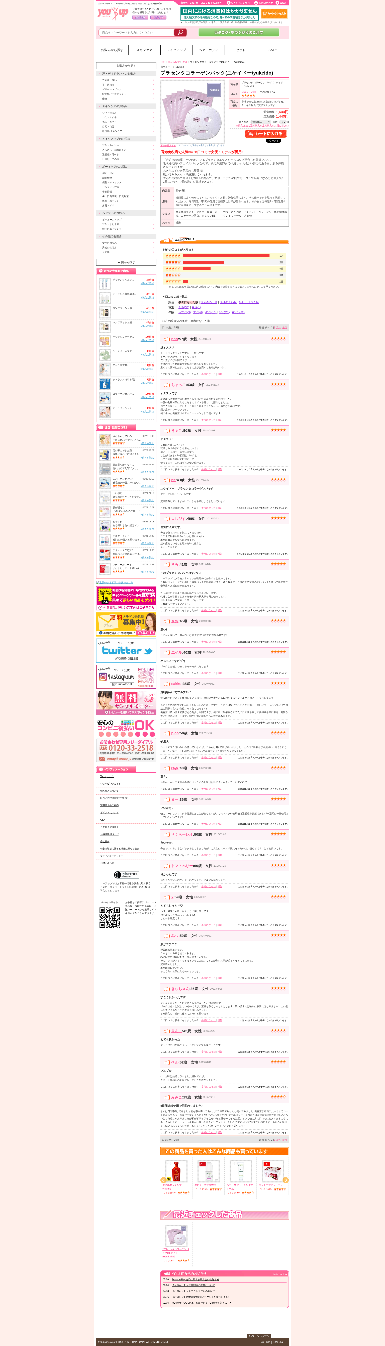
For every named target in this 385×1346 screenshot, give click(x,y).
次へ (278, 327)
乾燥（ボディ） (110, 201)
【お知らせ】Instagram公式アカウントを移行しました (201, 1297)
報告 (220, 374)
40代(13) (211, 312)
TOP (162, 62)
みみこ (176, 1097)
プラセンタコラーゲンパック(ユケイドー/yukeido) (175, 1253)
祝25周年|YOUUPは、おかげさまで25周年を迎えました (202, 1302)
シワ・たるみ (109, 112)
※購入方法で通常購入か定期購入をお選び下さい (262, 125)
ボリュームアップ (112, 219)
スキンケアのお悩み (115, 106)
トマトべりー (182, 866)
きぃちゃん (180, 989)
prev (163, 1180)
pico (175, 733)
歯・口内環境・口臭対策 (115, 196)
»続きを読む (147, 443)
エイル (176, 652)
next (286, 1180)
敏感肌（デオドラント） (115, 94)
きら (174, 564)
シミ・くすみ (109, 117)
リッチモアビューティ (271, 1185)
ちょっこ (178, 385)
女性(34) (183, 307)
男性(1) (196, 307)
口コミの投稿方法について (114, 798)
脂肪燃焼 (107, 177)
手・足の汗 (108, 84)
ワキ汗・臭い (109, 80)
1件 (281, 281)
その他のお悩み (112, 236)
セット (240, 50)
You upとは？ (107, 776)
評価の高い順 (209, 302)
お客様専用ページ (109, 834)
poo (174, 339)
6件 (281, 268)
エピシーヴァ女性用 (205, 1185)
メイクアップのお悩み (116, 138)
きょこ (176, 431)
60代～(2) (238, 312)
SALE (272, 50)
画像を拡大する (168, 145)
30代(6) (198, 312)
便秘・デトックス (112, 182)
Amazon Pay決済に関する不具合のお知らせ (195, 1279)
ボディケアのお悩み (115, 166)
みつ (174, 936)
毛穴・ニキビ (109, 122)
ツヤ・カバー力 (110, 145)
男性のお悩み (109, 247)
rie (173, 480)
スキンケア (144, 50)
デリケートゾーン (112, 89)
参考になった (208, 374)
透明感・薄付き (110, 154)
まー (174, 799)
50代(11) (224, 312)
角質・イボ (108, 205)
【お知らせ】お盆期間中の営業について (193, 1285)
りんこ (176, 1031)
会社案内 (104, 841)
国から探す (126, 262)
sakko (176, 684)
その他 (105, 252)
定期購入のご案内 (109, 805)
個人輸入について (109, 790)
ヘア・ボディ (208, 50)
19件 (282, 255)
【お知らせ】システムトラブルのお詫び (193, 1291)
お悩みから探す (112, 50)
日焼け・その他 (110, 159)
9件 (281, 262)
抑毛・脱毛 (108, 173)
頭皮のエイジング (112, 228)
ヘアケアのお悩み (113, 213)
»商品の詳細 (147, 283)
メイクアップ (176, 50)
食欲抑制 (107, 191)
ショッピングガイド (110, 783)
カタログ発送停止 (109, 827)
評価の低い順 (228, 302)
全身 (104, 98)
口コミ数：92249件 (211, 2)
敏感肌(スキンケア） (113, 131)
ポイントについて (109, 812)
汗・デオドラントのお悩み (119, 73)
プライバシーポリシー (111, 856)
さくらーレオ (182, 834)
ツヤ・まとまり (110, 224)
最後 (284, 327)
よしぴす (178, 519)
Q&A (102, 819)
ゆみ (174, 768)
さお (174, 621)
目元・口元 (108, 126)
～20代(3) (184, 312)
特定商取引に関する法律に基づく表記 (119, 848)
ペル (174, 1062)
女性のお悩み (109, 243)
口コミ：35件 (248, 91)
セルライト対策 (110, 187)
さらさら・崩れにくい (114, 149)
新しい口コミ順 (249, 302)
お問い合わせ (107, 863)
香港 (184, 62)
